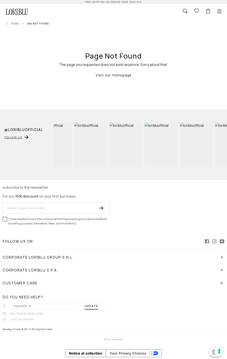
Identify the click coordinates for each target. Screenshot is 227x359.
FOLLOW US (13, 137)
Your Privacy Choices (128, 353)
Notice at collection (85, 353)
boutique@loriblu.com (26, 313)
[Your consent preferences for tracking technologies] (219, 351)
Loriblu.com (117, 339)
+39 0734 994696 (21, 319)
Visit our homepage (113, 75)
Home (15, 23)
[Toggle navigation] (219, 11)
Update (91, 306)
